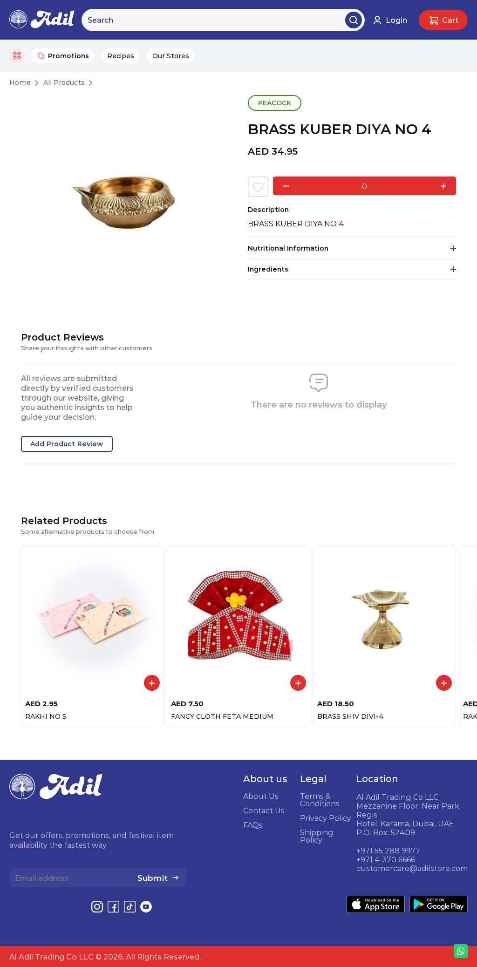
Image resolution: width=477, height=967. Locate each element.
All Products (64, 82)
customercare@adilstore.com (412, 868)
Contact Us (264, 810)
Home (20, 82)
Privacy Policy (325, 818)
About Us (261, 796)
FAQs (253, 825)
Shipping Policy (317, 836)
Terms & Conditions (320, 799)
